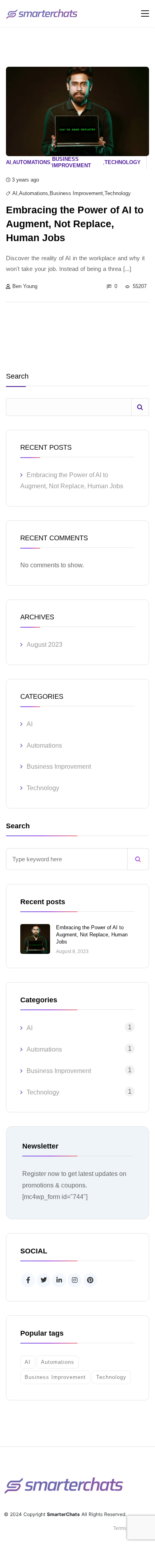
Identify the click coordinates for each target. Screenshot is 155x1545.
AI (8, 162)
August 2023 (44, 644)
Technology (123, 162)
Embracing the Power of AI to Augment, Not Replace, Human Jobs (92, 934)
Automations (31, 162)
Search (17, 376)
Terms (119, 1528)
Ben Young (24, 286)
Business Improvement (71, 162)
